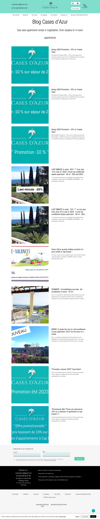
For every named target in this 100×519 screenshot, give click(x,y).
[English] (78, 3)
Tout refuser (85, 516)
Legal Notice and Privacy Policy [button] (42, 505)
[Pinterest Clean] (21, 497)
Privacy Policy (62, 516)
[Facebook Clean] (15, 497)
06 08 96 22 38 (25, 476)
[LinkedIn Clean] (24, 497)
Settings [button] (77, 516)
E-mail (15, 452)
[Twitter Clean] (18, 497)
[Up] (93, 510)
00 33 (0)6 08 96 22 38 (19, 8)
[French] (73, 3)
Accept (93, 516)
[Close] (98, 516)
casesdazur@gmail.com (20, 4)
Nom (44, 451)
